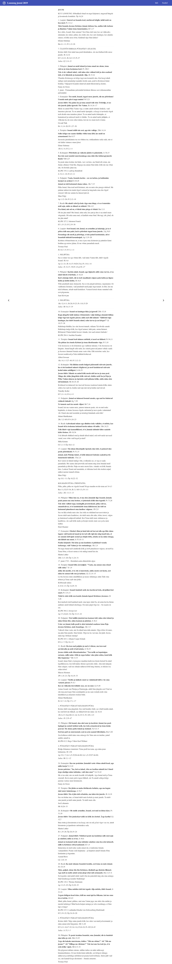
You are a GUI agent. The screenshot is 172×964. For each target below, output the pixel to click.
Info (156, 3)
